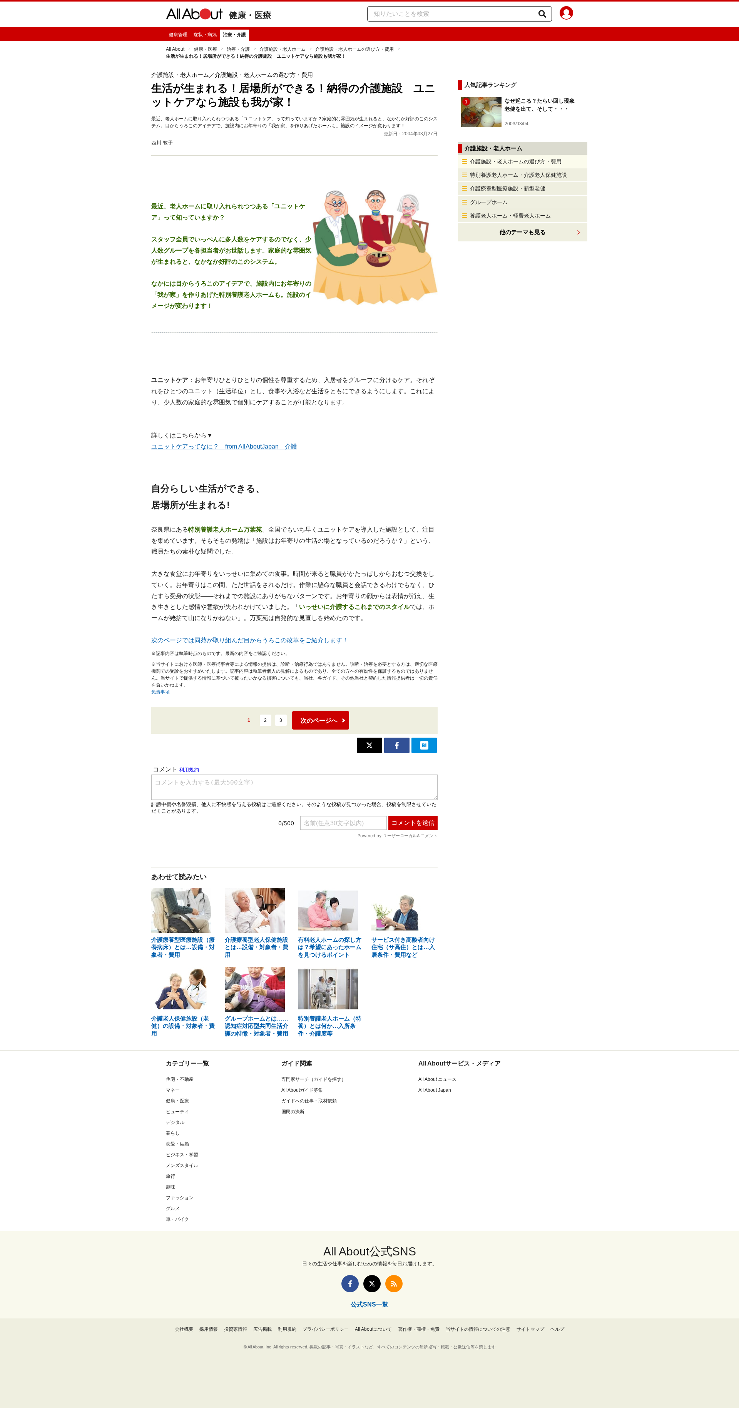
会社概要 (184, 1329)
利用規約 (287, 1329)
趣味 (170, 1187)
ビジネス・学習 (182, 1154)
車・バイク (177, 1219)
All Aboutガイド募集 (302, 1090)
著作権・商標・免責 (419, 1329)
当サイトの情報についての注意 (478, 1329)
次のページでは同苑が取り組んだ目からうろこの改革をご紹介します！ (249, 640)
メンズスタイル (182, 1165)
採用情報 (208, 1329)
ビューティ (177, 1111)
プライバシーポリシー (326, 1329)
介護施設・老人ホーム (282, 49)
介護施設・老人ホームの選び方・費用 (354, 49)
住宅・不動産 (180, 1079)
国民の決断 (292, 1111)
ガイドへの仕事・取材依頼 (309, 1101)
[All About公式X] (372, 1283)
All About (175, 49)
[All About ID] (566, 14)
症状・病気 (205, 34)
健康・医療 (250, 15)
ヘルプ (557, 1329)
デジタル (175, 1122)
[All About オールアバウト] (194, 15)
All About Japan (434, 1090)
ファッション (180, 1197)
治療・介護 (234, 34)
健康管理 (178, 34)
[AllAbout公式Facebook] (350, 1283)
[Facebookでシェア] (397, 745)
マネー (173, 1090)
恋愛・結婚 (177, 1144)
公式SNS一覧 (369, 1304)
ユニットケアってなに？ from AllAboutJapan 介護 (224, 446)
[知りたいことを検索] (542, 14)
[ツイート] (369, 745)
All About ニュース (437, 1079)
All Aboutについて (373, 1329)
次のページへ (319, 720)
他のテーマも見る (523, 232)
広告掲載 (262, 1329)
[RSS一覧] (394, 1283)
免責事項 (160, 692)
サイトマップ (530, 1329)
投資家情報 (235, 1329)
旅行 (170, 1176)
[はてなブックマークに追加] (424, 745)
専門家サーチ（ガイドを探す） (313, 1079)
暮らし (173, 1133)
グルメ (173, 1208)
